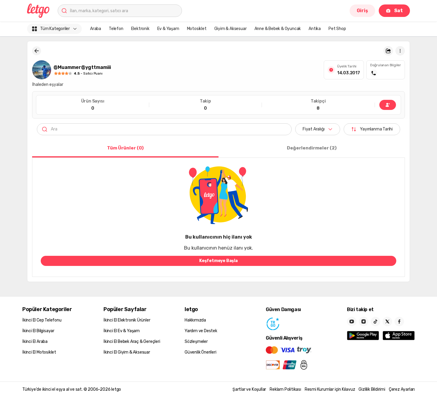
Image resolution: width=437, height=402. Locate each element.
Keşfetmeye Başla (218, 260)
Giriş (362, 10)
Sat (398, 10)
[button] (388, 51)
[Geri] (36, 50)
